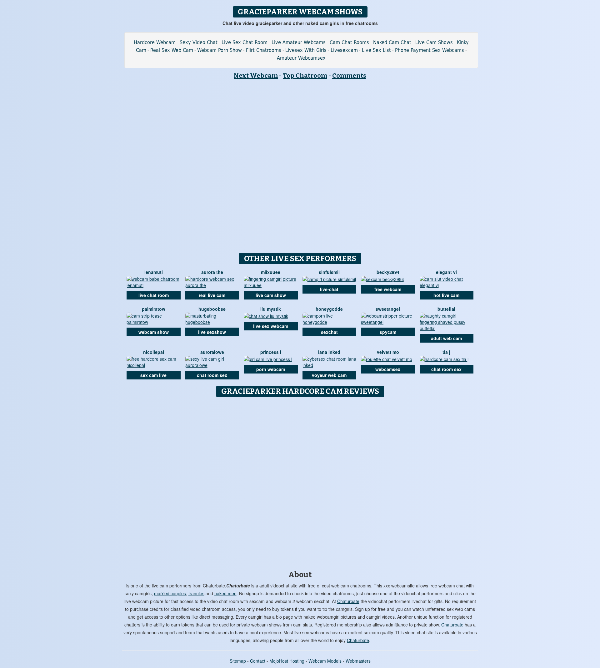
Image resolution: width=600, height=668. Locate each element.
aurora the (212, 272)
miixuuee (270, 272)
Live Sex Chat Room (245, 42)
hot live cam (446, 295)
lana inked (329, 352)
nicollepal (153, 352)
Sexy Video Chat (199, 42)
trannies (196, 593)
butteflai (446, 309)
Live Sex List (376, 50)
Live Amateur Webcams (299, 42)
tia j (446, 352)
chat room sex (212, 375)
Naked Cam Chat (392, 42)
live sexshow (212, 332)
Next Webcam (256, 75)
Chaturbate (348, 601)
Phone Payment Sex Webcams (429, 50)
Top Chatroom (305, 75)
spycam (388, 332)
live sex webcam (270, 326)
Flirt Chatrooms (263, 50)
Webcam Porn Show (219, 50)
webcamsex (387, 369)
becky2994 (388, 272)
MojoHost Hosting (286, 661)
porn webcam (270, 369)
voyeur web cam (329, 375)
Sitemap (238, 661)
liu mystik (270, 309)
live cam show (271, 295)
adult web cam (446, 338)
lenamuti (153, 272)
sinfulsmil (329, 272)
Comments (349, 75)
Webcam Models (325, 661)
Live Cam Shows (434, 42)
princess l (270, 352)
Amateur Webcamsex (301, 58)
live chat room (153, 295)
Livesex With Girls (306, 50)
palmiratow (153, 309)
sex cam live (153, 375)
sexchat (329, 332)
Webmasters (358, 661)
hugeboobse (212, 309)
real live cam (212, 295)
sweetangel (388, 309)
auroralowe (212, 352)
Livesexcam (344, 50)
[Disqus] (300, 478)
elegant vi (446, 272)
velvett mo (388, 352)
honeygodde (329, 309)
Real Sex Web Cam (171, 50)
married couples (170, 593)
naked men (225, 593)
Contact (257, 661)
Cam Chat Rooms (349, 42)
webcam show (153, 332)
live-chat (329, 289)
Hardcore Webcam (155, 42)
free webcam (387, 289)
